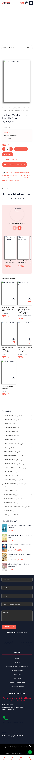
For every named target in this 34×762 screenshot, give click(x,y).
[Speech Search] (28, 47)
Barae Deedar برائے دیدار (13, 459)
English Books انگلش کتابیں (14, 415)
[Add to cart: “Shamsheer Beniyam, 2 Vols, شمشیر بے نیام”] (29, 338)
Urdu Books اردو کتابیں (13, 443)
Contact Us (17, 662)
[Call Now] (5, 718)
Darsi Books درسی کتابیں (13, 471)
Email (5, 732)
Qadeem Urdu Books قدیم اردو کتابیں (17, 506)
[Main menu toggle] (31, 3)
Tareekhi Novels (14, 180)
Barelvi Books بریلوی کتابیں (14, 463)
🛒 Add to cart (21, 149)
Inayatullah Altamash (10, 135)
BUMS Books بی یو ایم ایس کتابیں (16, 467)
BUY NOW (7, 154)
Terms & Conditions (17, 670)
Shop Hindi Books (11, 431)
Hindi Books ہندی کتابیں (13, 419)
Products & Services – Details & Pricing (17, 666)
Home (3, 108)
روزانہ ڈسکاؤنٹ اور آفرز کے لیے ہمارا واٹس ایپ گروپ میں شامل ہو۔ (18, 644)
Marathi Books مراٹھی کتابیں (14, 498)
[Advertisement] (17, 24)
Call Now (7, 722)
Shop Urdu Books (11, 435)
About (17, 658)
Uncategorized (10, 439)
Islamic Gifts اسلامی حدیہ (13, 490)
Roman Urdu (9, 423)
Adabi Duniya (9, 172)
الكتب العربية (10, 447)
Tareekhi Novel (23, 108)
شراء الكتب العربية (11, 514)
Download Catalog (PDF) (16, 164)
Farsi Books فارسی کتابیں (13, 475)
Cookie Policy (17, 678)
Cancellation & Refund (17, 687)
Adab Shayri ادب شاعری (13, 451)
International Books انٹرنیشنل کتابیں (15, 485)
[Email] (4, 728)
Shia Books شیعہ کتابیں (12, 510)
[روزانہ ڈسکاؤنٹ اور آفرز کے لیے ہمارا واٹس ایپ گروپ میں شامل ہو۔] (29, 638)
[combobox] (4, 604)
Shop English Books (11, 427)
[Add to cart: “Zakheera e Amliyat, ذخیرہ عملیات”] (13, 377)
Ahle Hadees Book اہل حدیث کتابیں (16, 455)
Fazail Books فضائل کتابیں (13, 479)
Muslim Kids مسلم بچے (12, 502)
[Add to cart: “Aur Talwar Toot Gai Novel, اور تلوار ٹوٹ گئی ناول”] (13, 338)
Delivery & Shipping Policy (17, 682)
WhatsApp (18, 722)
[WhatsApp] (15, 718)
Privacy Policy (17, 674)
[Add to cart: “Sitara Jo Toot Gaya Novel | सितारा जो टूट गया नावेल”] (13, 298)
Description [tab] (5, 189)
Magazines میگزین (11, 494)
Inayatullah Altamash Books (14, 175)
